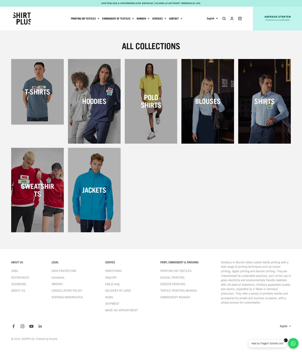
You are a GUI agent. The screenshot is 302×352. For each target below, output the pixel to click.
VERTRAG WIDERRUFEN (67, 297)
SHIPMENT (112, 303)
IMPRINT (57, 284)
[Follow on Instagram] (22, 326)
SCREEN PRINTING (172, 284)
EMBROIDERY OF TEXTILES (116, 18)
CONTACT (174, 18)
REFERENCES (20, 277)
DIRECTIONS (113, 271)
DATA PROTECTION (64, 271)
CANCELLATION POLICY (67, 290)
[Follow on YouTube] (31, 326)
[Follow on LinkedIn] (40, 326)
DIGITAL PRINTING (172, 277)
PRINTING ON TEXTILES (83, 18)
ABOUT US (18, 290)
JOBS (14, 271)
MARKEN (141, 18)
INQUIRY (111, 277)
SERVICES (157, 18)
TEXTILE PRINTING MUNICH (178, 290)
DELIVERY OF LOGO (118, 290)
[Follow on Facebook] (13, 326)
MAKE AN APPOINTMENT (121, 310)
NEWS (109, 297)
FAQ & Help (112, 284)
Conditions (58, 277)
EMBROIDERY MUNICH (175, 297)
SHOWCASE (18, 284)
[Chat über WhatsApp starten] (293, 343)
